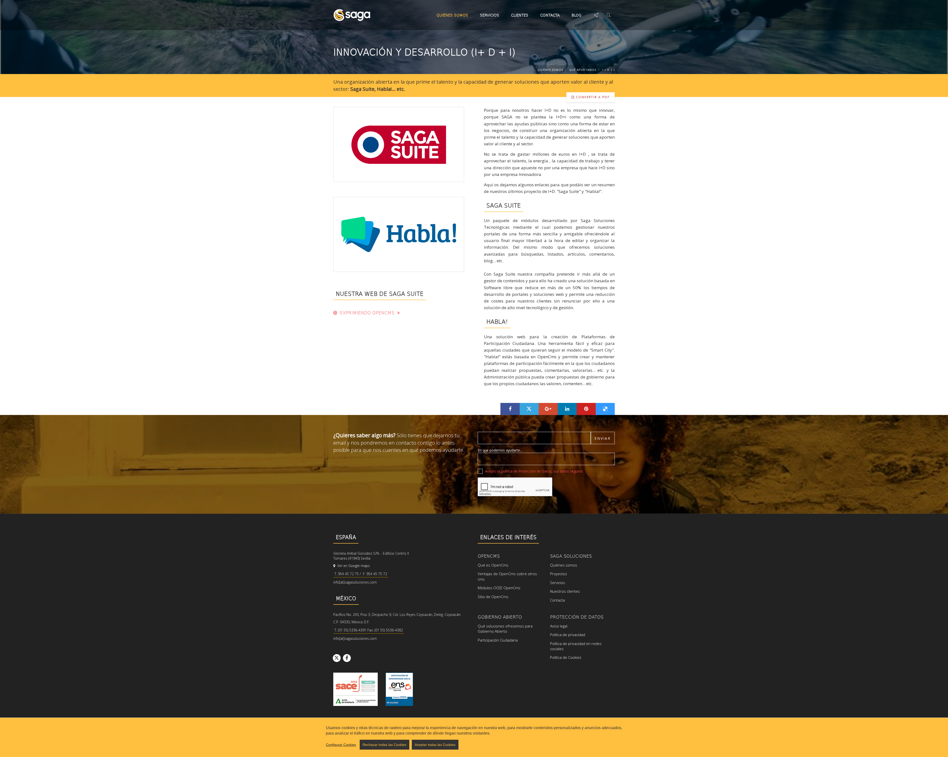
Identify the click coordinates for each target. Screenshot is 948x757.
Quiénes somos (452, 15)
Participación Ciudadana (498, 640)
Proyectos (558, 573)
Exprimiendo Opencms (367, 312)
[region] (474, 737)
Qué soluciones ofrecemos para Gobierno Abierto (505, 629)
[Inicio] (352, 15)
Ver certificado (399, 689)
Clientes (519, 15)
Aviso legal (558, 626)
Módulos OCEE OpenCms (499, 587)
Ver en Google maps (353, 565)
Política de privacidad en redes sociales (576, 646)
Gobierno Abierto (500, 617)
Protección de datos (576, 617)
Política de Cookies (565, 657)
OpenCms (489, 556)
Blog (577, 15)
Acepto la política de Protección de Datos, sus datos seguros (534, 471)
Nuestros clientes (565, 591)
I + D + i (608, 70)
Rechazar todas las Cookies (384, 745)
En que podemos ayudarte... (500, 450)
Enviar (602, 438)
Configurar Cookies (341, 745)
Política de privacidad (567, 634)
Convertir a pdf (592, 97)
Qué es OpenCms (493, 565)
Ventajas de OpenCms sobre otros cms (507, 576)
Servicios (489, 15)
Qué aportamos (582, 70)
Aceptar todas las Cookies (435, 745)
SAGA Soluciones (571, 556)
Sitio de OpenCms (493, 596)
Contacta (550, 15)
